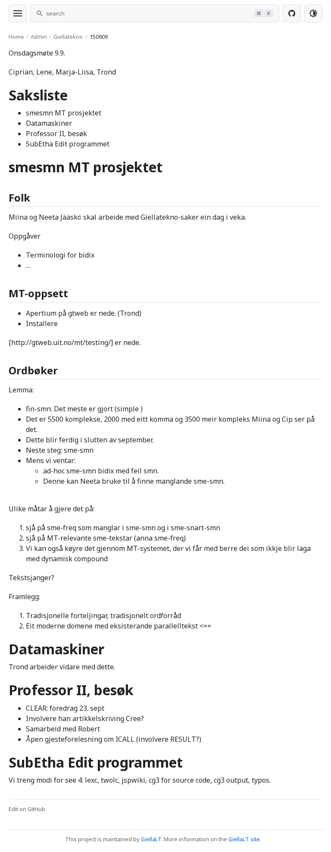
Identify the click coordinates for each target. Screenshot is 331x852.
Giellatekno (68, 36)
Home (16, 36)
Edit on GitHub (27, 809)
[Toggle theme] (313, 13)
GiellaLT (151, 839)
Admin (39, 36)
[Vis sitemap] (18, 13)
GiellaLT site (244, 839)
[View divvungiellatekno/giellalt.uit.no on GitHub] (292, 13)
